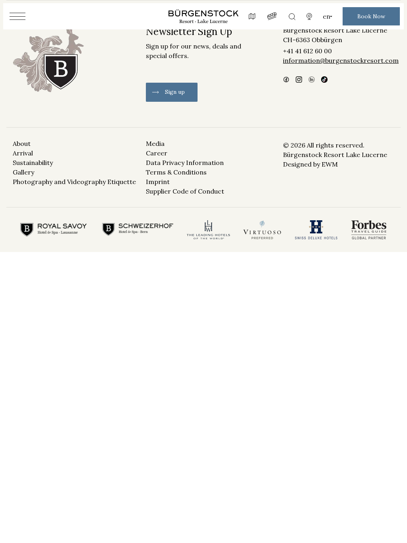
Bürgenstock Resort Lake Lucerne (335, 30)
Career (156, 153)
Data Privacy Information (185, 162)
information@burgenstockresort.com (338, 60)
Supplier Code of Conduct (185, 191)
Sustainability (33, 162)
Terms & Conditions (176, 172)
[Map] (252, 16)
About (22, 143)
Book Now (371, 16)
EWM (330, 164)
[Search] (292, 16)
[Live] (309, 16)
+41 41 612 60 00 (307, 51)
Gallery (23, 172)
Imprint (158, 181)
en (326, 16)
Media (155, 143)
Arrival (23, 153)
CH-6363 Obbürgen (312, 40)
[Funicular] (272, 16)
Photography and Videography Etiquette (74, 181)
